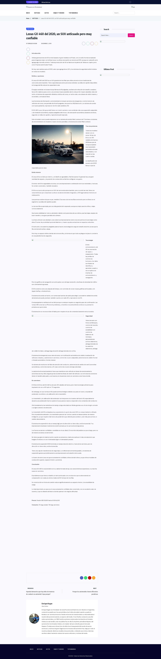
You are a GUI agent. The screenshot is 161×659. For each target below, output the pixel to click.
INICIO (28, 13)
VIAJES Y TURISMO (58, 13)
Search (131, 35)
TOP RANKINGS (73, 13)
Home (27, 18)
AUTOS (47, 13)
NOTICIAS (37, 13)
